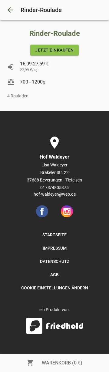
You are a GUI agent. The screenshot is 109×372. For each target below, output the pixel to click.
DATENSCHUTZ (54, 261)
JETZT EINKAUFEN (54, 50)
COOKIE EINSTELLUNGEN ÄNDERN (54, 287)
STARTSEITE (54, 234)
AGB (54, 274)
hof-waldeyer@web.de (55, 194)
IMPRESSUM (55, 248)
